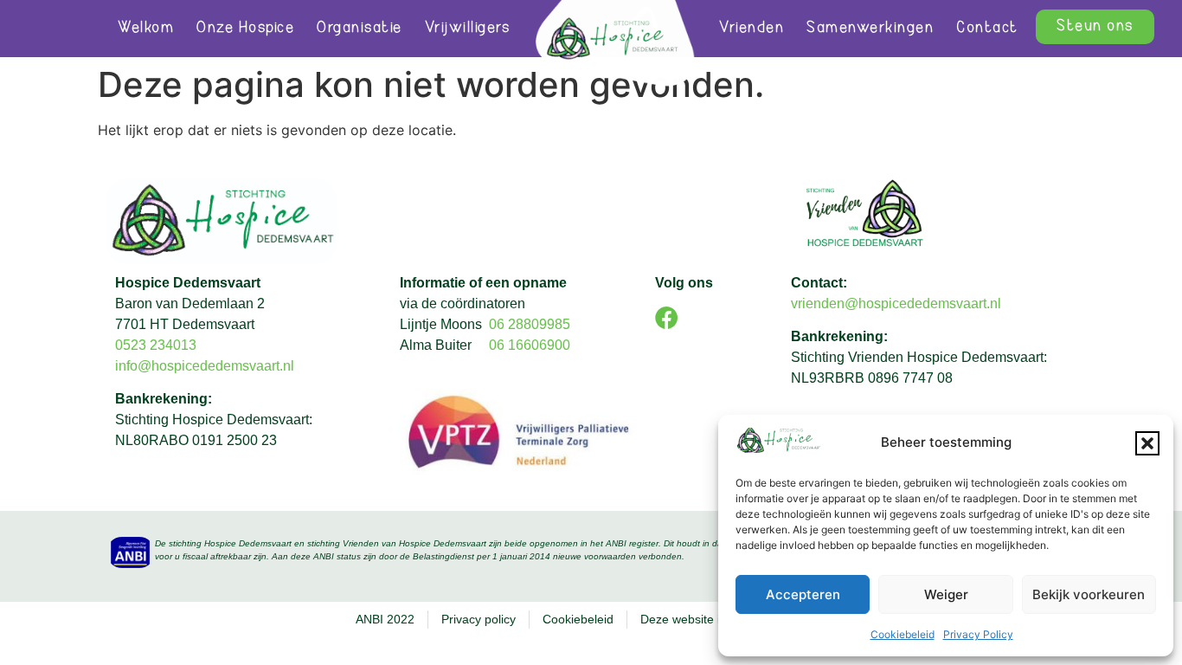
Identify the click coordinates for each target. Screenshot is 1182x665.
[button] (1147, 443)
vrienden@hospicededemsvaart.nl (896, 303)
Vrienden (751, 29)
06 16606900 (529, 345)
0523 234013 (155, 345)
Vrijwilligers (468, 29)
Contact (987, 29)
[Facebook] (666, 317)
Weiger (946, 594)
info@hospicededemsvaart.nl (206, 365)
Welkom (146, 29)
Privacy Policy (978, 634)
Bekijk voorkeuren (1088, 594)
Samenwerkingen (870, 29)
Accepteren (803, 594)
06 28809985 (529, 324)
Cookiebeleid (902, 634)
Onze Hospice (245, 29)
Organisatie (359, 29)
